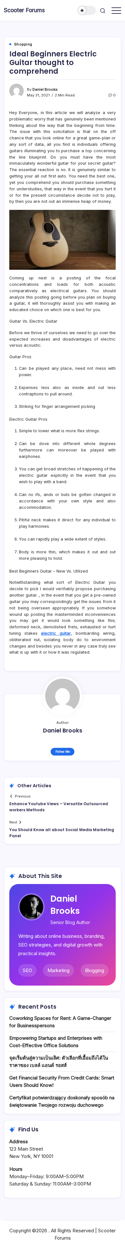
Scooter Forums (24, 10)
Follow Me (62, 751)
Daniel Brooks (45, 89)
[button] (87, 10)
